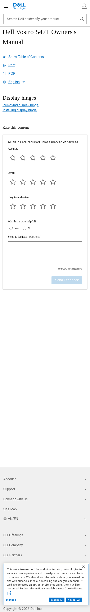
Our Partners (12, 555)
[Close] (83, 566)
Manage (11, 599)
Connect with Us (15, 499)
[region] (45, 98)
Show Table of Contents (26, 57)
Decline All (56, 600)
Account (9, 479)
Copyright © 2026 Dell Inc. (22, 609)
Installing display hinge (20, 110)
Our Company (13, 545)
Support (9, 489)
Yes (16, 228)
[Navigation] (6, 6)
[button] (84, 6)
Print (11, 65)
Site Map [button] (10, 509)
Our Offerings (13, 535)
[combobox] (45, 19)
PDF (11, 73)
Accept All (74, 600)
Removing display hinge (21, 105)
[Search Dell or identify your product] (81, 19)
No (29, 228)
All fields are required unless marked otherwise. (43, 142)
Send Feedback (67, 280)
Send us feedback (24, 236)
